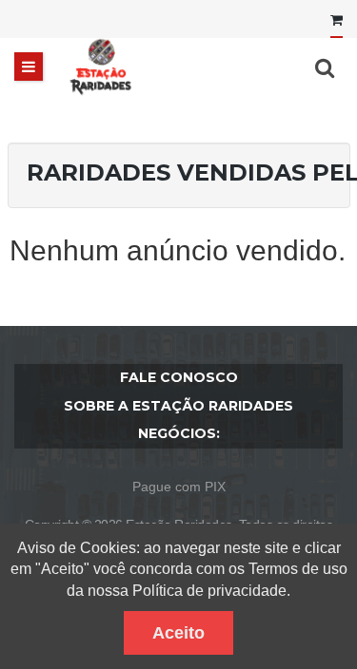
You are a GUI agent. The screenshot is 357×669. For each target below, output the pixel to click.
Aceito (178, 632)
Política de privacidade (209, 591)
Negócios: (179, 433)
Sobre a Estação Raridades (178, 405)
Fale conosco (179, 377)
